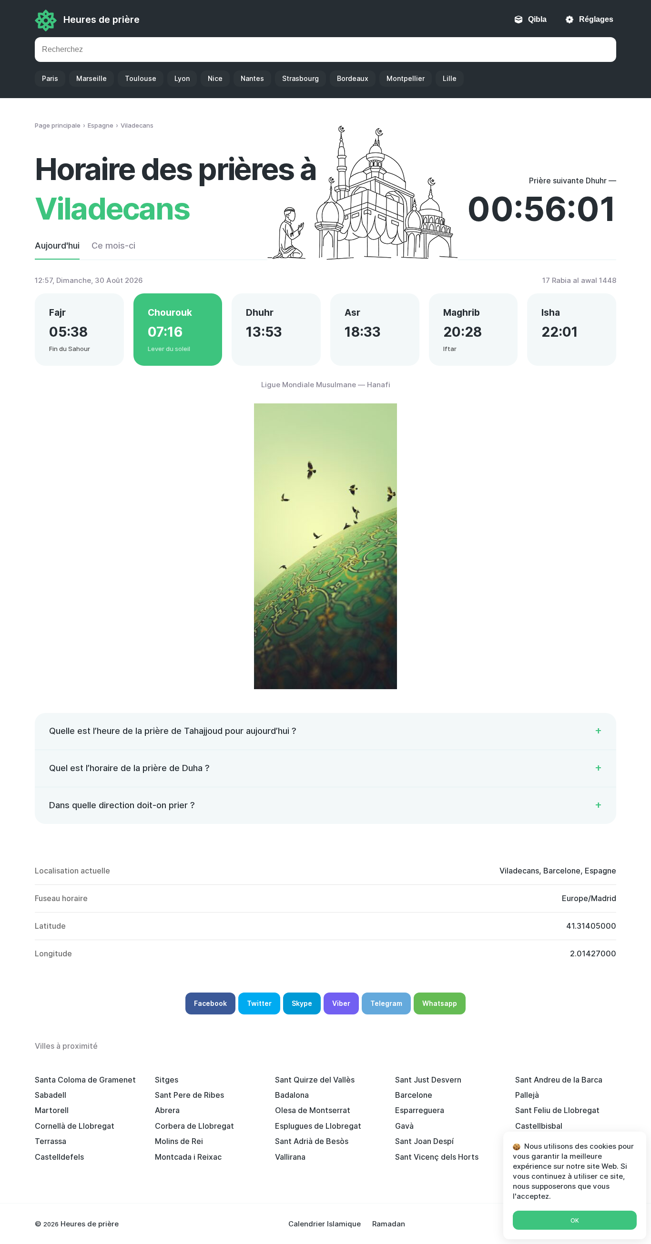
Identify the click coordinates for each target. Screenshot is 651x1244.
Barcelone (413, 1095)
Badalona (292, 1095)
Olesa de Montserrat (312, 1110)
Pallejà (527, 1095)
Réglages (596, 19)
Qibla (537, 19)
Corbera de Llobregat (194, 1126)
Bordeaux (352, 78)
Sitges (166, 1079)
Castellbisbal (538, 1126)
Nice (215, 78)
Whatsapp (439, 1003)
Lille (450, 78)
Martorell (52, 1110)
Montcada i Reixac (188, 1157)
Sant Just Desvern (428, 1079)
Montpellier (406, 78)
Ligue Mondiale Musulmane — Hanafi (325, 384)
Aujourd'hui (57, 246)
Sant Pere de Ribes (189, 1095)
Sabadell (50, 1095)
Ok (574, 1220)
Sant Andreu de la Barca (558, 1079)
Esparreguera (419, 1110)
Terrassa (50, 1141)
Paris (50, 78)
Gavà (404, 1126)
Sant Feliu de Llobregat (557, 1110)
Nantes (252, 78)
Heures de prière (101, 19)
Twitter (259, 1003)
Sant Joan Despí (424, 1141)
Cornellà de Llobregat (74, 1126)
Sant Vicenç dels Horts (436, 1157)
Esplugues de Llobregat (318, 1126)
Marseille (91, 78)
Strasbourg (300, 78)
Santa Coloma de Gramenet (85, 1079)
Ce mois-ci (113, 246)
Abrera (167, 1110)
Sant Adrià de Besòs (311, 1141)
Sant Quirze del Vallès (315, 1079)
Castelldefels (59, 1157)
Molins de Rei (179, 1141)
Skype (302, 1003)
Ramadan (388, 1223)
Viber (341, 1003)
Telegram (386, 1003)
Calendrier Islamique (324, 1223)
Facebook (210, 1003)
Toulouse (140, 78)
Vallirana (290, 1157)
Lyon (182, 78)
